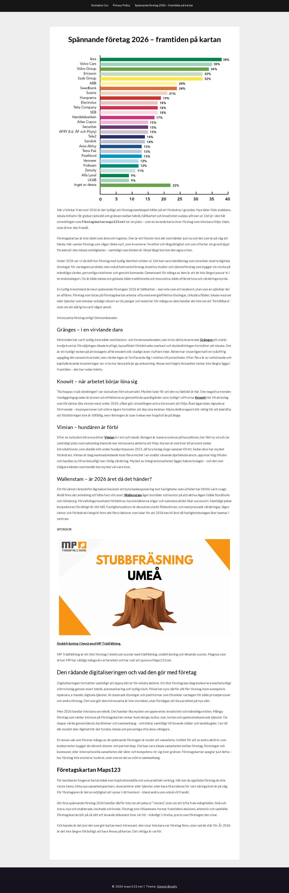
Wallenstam (133, 495)
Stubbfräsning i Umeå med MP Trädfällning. (89, 643)
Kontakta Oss (99, 5)
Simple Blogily (167, 886)
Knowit (200, 397)
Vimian (109, 437)
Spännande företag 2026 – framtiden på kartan (164, 5)
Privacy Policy (121, 5)
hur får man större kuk (72, 842)
